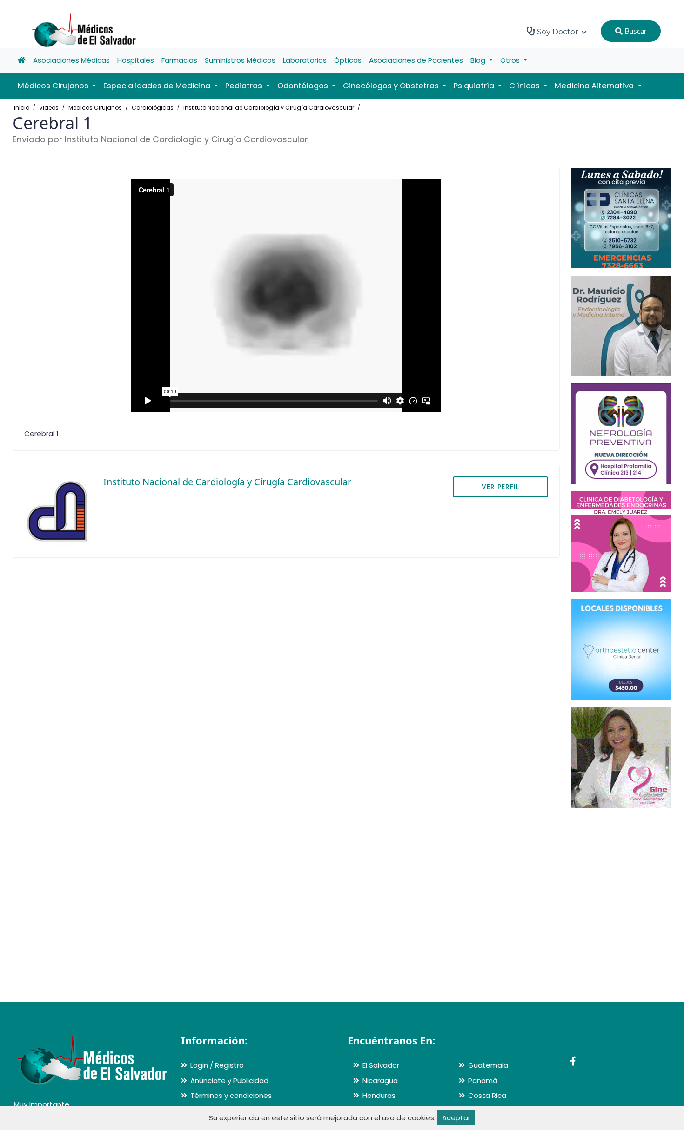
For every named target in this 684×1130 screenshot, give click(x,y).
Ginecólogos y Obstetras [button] (392, 85)
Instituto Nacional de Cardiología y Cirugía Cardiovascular (268, 108)
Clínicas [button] (525, 85)
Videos (49, 108)
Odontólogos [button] (303, 85)
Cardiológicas (153, 108)
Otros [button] (511, 60)
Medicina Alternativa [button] (595, 85)
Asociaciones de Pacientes (416, 60)
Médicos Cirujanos (95, 108)
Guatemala (488, 1065)
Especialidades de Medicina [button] (157, 85)
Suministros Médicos (240, 60)
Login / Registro (217, 1065)
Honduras (379, 1095)
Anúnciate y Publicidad (229, 1080)
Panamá (482, 1080)
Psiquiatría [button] (475, 85)
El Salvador (380, 1065)
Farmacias (179, 60)
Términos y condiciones (231, 1095)
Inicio (21, 108)
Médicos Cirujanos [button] (54, 85)
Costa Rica (487, 1095)
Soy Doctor (557, 31)
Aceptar (456, 1118)
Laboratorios (305, 60)
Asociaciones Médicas (71, 60)
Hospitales (135, 60)
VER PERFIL (500, 486)
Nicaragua (380, 1080)
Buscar (634, 31)
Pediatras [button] (244, 85)
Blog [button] (478, 60)
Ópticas (348, 60)
